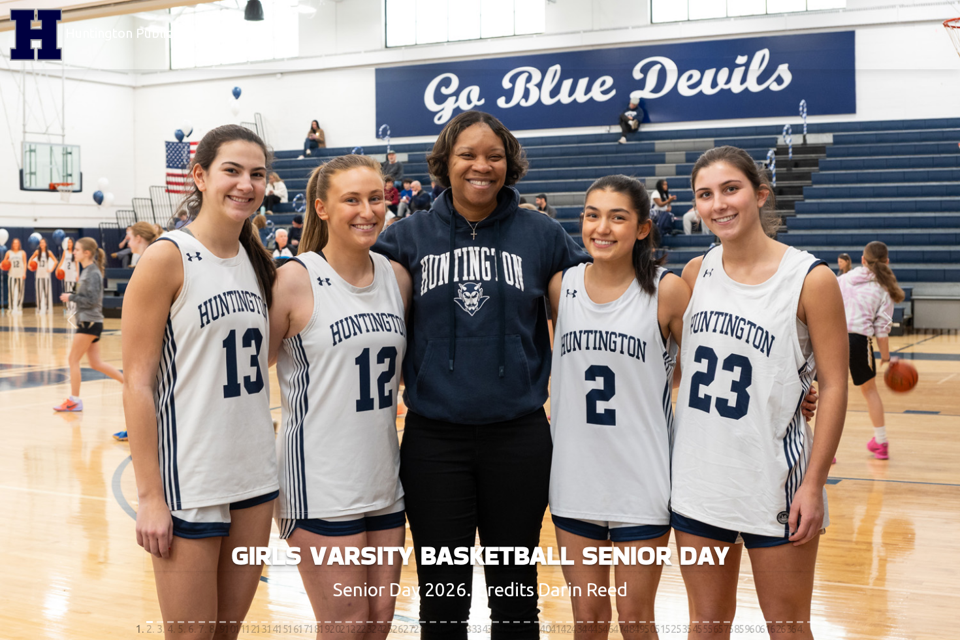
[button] (72, 320)
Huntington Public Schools (141, 32)
